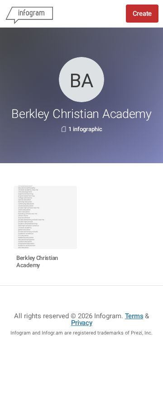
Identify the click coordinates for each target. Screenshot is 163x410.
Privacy (81, 323)
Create (142, 13)
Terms (134, 316)
